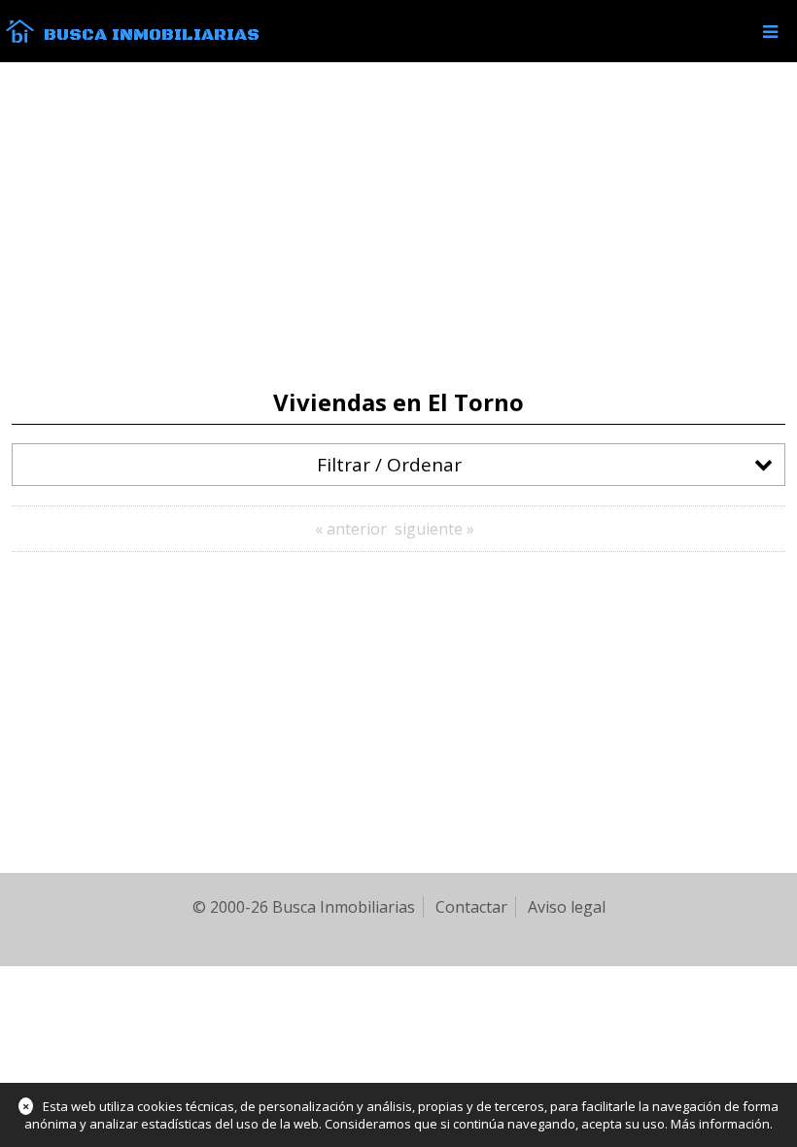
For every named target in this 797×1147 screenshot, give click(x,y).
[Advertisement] (398, 225)
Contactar (471, 907)
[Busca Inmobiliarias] (20, 38)
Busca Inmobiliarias (152, 35)
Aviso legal (567, 907)
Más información (720, 1123)
